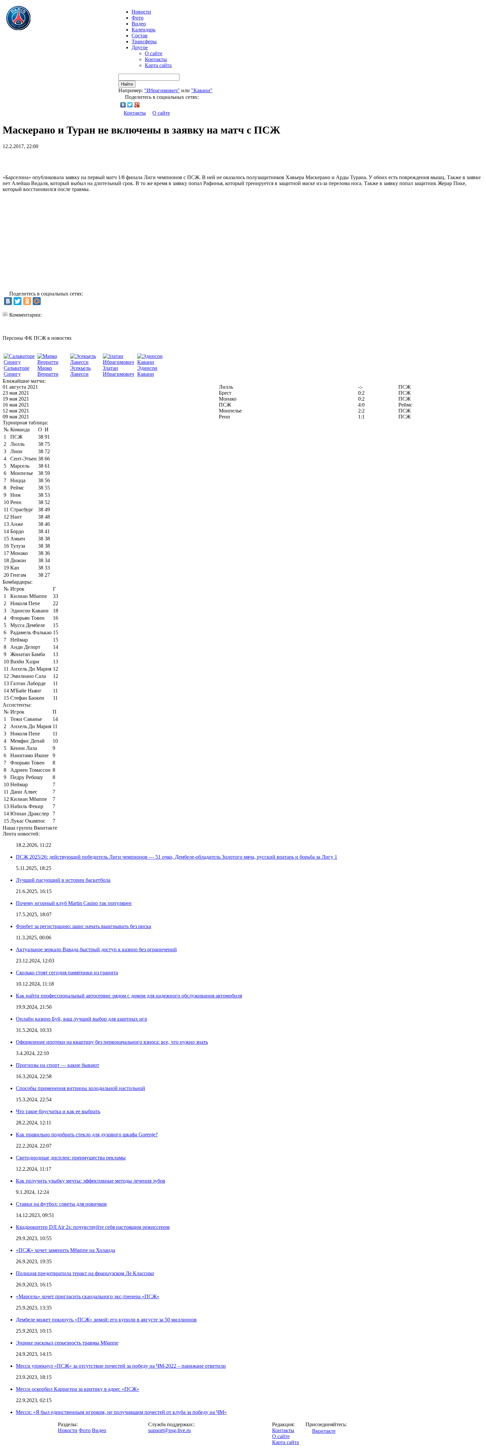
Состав (139, 35)
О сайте (153, 53)
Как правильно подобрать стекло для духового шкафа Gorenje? (87, 1134)
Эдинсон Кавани (147, 371)
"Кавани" (202, 90)
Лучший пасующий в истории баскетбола (63, 880)
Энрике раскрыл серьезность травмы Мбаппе (67, 1343)
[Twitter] (130, 104)
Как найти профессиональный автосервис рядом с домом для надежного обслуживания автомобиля (129, 996)
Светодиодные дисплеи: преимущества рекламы (71, 1157)
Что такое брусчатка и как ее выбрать (58, 1111)
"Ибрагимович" (162, 90)
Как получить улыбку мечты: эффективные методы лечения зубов (90, 1181)
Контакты (156, 59)
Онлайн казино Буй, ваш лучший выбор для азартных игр (81, 1019)
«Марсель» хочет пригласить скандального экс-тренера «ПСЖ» (87, 1296)
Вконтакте (324, 1431)
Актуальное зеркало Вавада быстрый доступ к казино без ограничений (96, 949)
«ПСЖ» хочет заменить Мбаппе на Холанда (65, 1250)
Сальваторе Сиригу (16, 371)
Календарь (143, 29)
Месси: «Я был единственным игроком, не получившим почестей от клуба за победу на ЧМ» (121, 1412)
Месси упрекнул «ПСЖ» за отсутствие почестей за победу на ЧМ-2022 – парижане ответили (121, 1366)
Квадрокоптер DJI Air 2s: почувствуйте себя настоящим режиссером (93, 1227)
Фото (137, 17)
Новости (67, 1430)
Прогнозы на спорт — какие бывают (57, 1065)
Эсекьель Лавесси (80, 371)
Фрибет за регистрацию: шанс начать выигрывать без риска (83, 926)
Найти (127, 84)
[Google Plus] (137, 104)
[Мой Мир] (37, 301)
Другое (140, 47)
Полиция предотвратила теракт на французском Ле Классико (85, 1273)
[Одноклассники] (27, 301)
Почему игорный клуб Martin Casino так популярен (74, 903)
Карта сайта (158, 65)
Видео (139, 23)
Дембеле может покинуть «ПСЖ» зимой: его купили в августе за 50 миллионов (106, 1319)
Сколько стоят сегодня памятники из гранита (67, 972)
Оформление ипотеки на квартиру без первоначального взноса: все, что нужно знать (112, 1042)
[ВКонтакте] (123, 104)
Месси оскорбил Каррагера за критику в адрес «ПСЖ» (77, 1389)
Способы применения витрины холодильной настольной (80, 1088)
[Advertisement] (80, 159)
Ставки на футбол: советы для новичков (61, 1204)
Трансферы (144, 41)
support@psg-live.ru (169, 1430)
